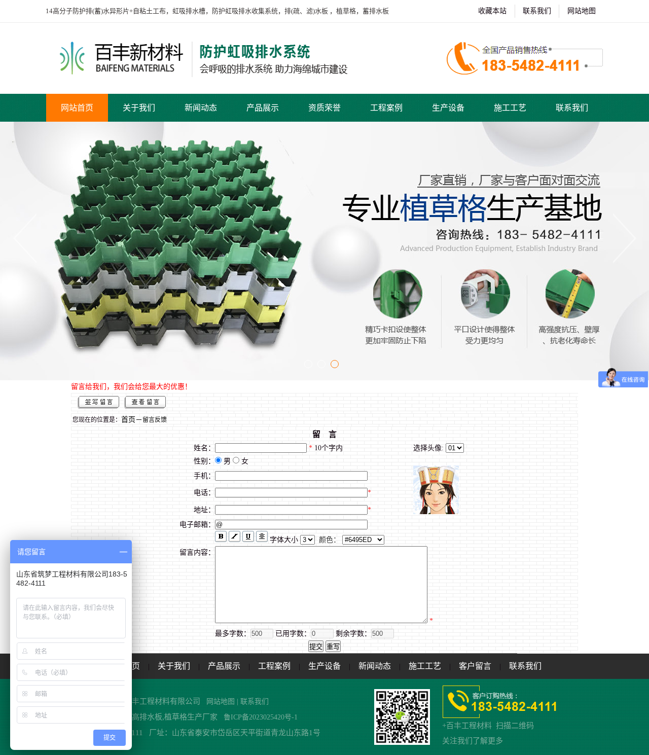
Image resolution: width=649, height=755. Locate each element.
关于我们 (139, 107)
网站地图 (581, 11)
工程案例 (386, 107)
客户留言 (475, 666)
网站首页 (77, 107)
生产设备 (448, 107)
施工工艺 (510, 107)
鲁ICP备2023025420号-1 (260, 717)
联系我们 (537, 11)
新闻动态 (201, 107)
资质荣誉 (324, 107)
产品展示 (262, 107)
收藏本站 (492, 11)
